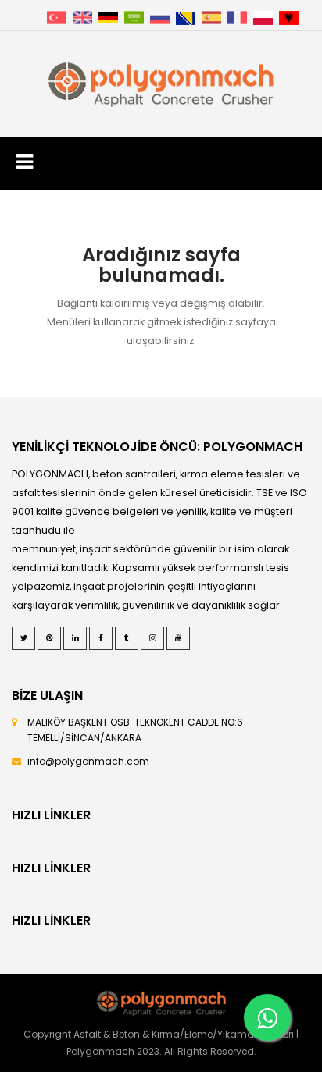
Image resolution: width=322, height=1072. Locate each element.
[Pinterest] (49, 638)
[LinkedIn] (75, 638)
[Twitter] (23, 638)
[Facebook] (101, 638)
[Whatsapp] (267, 1017)
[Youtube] (178, 638)
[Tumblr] (126, 638)
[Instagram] (152, 638)
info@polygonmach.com (88, 761)
